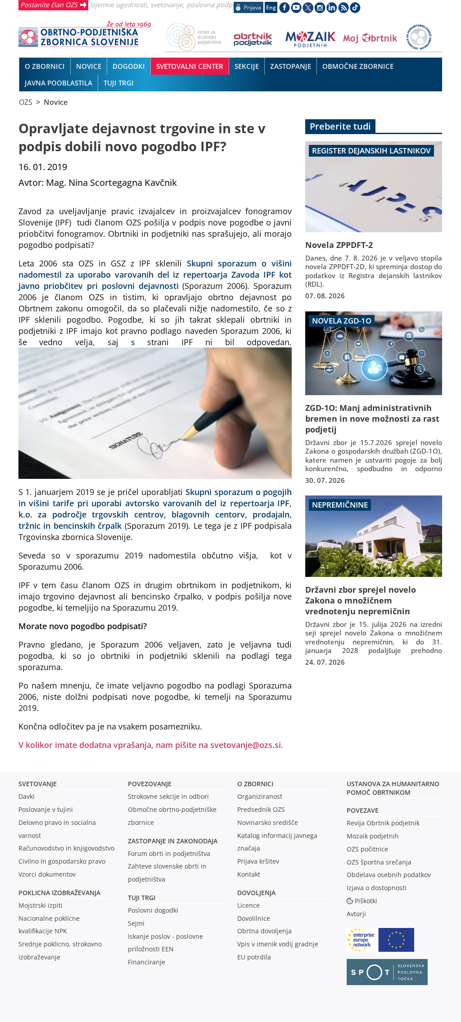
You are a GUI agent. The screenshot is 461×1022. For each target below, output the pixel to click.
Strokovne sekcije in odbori (168, 796)
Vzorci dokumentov (47, 874)
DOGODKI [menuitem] (129, 66)
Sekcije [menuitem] (247, 66)
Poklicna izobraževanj (57, 892)
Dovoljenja (256, 892)
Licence (248, 905)
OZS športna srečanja (379, 862)
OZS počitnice (367, 849)
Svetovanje (37, 783)
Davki (26, 796)
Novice (56, 102)
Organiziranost (259, 796)
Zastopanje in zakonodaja (172, 841)
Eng (271, 7)
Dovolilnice (253, 918)
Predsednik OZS (261, 809)
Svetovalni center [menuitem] (189, 66)
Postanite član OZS (48, 4)
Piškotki (366, 900)
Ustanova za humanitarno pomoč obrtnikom (393, 788)
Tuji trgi (141, 897)
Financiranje (146, 962)
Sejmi (136, 923)
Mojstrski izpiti (40, 905)
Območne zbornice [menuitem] (357, 66)
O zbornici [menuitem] (45, 66)
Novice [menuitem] (88, 66)
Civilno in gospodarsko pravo (61, 861)
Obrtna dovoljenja (264, 931)
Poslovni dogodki (153, 910)
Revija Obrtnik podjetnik (383, 823)
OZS (25, 102)
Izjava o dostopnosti (377, 887)
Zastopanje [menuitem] (290, 66)
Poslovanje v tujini (45, 809)
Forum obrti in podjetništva (169, 853)
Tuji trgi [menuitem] (119, 82)
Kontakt (248, 874)
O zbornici (255, 783)
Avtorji (356, 913)
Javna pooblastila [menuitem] (58, 82)
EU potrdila (254, 957)
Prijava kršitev (258, 861)
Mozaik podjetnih (373, 836)
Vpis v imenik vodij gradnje (277, 944)
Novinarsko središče (267, 822)
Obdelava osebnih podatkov (389, 874)
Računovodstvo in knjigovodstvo (66, 848)
